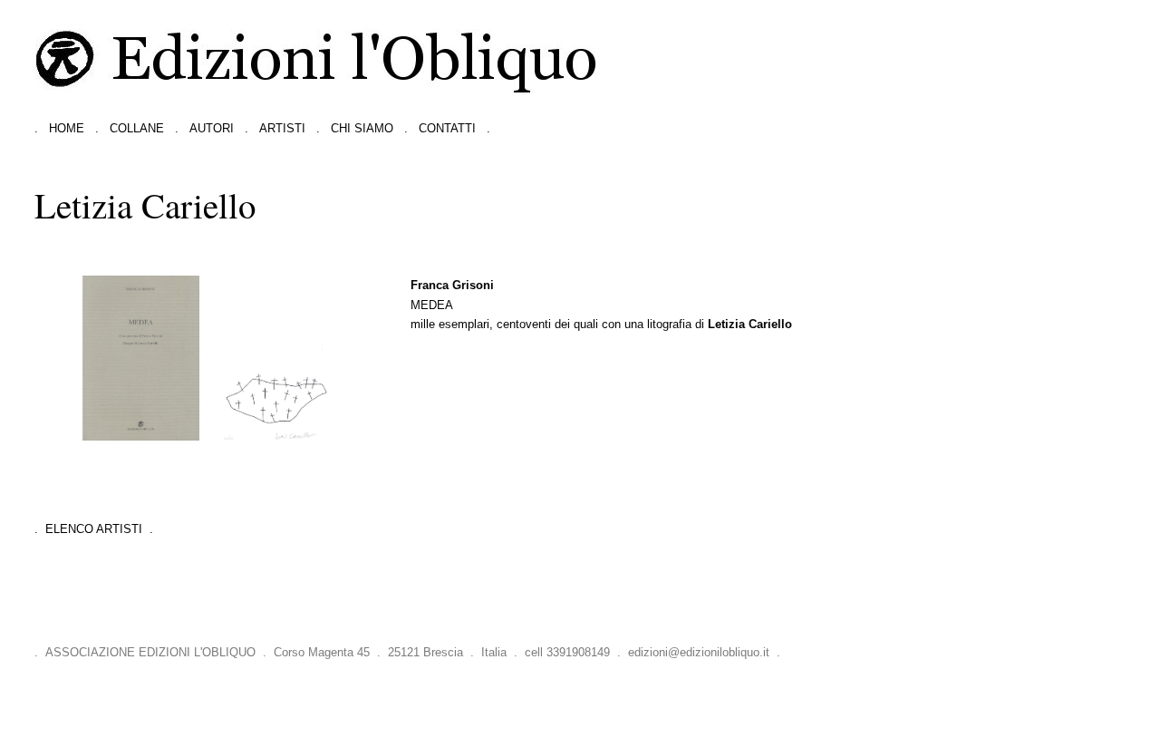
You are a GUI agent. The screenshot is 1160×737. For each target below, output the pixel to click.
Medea (432, 305)
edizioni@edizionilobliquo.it (698, 652)
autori (211, 128)
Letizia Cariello (750, 324)
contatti (447, 128)
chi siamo (362, 128)
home (66, 128)
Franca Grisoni (452, 285)
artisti (282, 128)
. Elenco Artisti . (93, 529)
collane (137, 128)
